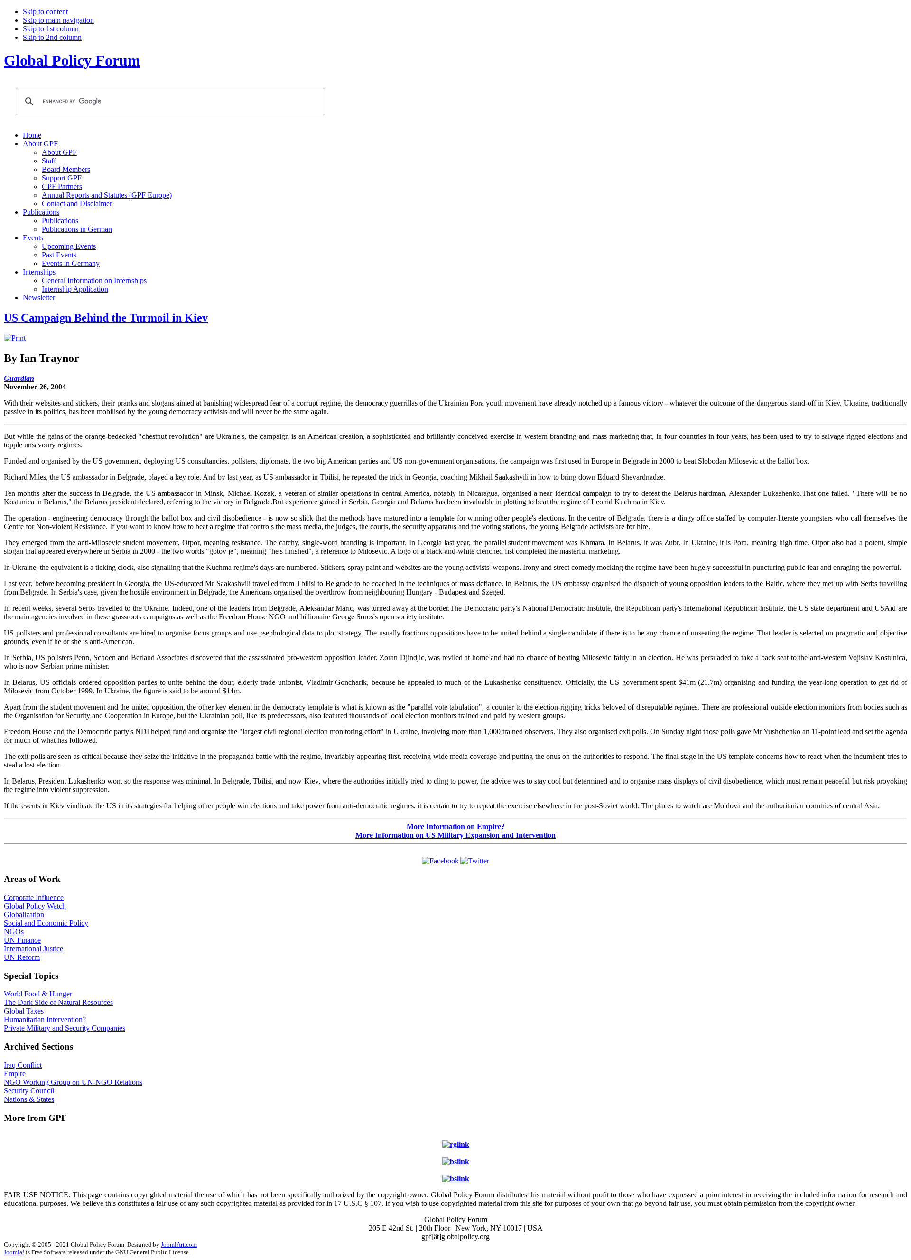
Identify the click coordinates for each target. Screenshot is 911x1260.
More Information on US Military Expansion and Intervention (455, 835)
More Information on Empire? (456, 827)
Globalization (24, 914)
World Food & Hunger (38, 994)
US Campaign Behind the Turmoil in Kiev (106, 318)
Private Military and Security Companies (64, 1028)
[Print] (15, 338)
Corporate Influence (34, 897)
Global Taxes (24, 1011)
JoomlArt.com (179, 1244)
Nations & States (29, 1099)
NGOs (14, 932)
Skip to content (45, 12)
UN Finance (22, 940)
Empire (15, 1074)
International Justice (33, 949)
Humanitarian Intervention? (45, 1019)
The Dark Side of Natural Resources (58, 1002)
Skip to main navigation (58, 20)
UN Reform (22, 957)
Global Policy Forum (72, 60)
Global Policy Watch (35, 906)
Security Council (29, 1091)
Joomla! (14, 1252)
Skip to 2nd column (52, 37)
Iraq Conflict (23, 1065)
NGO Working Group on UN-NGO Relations (73, 1082)
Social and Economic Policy (46, 923)
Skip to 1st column (51, 29)
